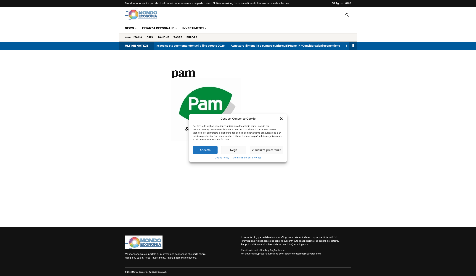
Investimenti (193, 28)
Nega (233, 150)
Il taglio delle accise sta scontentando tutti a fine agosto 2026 (177, 45)
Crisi (150, 37)
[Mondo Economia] (144, 242)
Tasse (177, 37)
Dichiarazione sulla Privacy (247, 157)
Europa (191, 37)
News (129, 28)
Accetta (205, 150)
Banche (163, 37)
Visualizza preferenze (266, 150)
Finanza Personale (158, 28)
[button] (281, 119)
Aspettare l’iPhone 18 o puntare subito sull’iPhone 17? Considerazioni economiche (279, 45)
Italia (138, 37)
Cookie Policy (222, 157)
